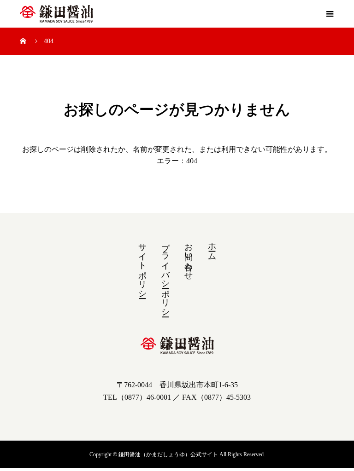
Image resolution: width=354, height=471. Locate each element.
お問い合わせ (188, 256)
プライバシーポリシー (165, 275)
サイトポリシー (142, 265)
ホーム (212, 246)
